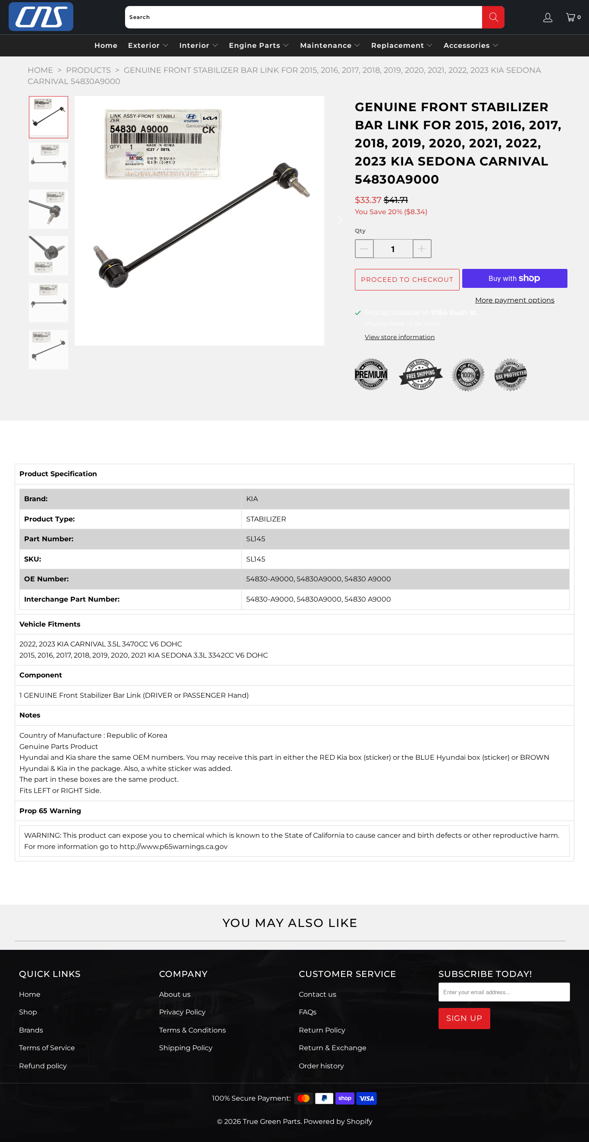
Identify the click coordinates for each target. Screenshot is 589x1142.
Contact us (317, 994)
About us (175, 994)
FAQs (307, 1012)
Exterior (145, 45)
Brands (31, 1030)
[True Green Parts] (41, 17)
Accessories (468, 45)
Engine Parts (255, 45)
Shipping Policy (186, 1048)
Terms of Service (47, 1048)
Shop (28, 1012)
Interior (195, 45)
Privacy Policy (182, 1012)
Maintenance (327, 45)
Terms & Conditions (192, 1030)
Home (106, 45)
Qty (360, 230)
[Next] (340, 221)
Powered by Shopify (338, 1121)
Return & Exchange (333, 1048)
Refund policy (43, 1066)
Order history (321, 1066)
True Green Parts (272, 1121)
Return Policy (322, 1030)
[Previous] (81, 221)
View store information (400, 337)
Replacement (398, 45)
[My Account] (547, 17)
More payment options (515, 300)
